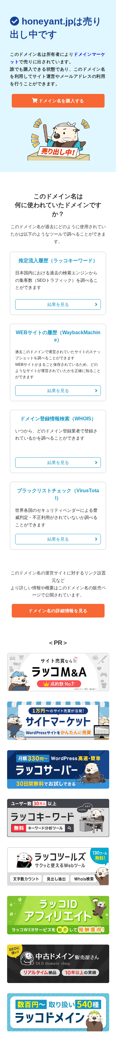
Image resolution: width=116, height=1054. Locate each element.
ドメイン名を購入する (61, 100)
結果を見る (58, 304)
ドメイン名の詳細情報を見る (58, 610)
